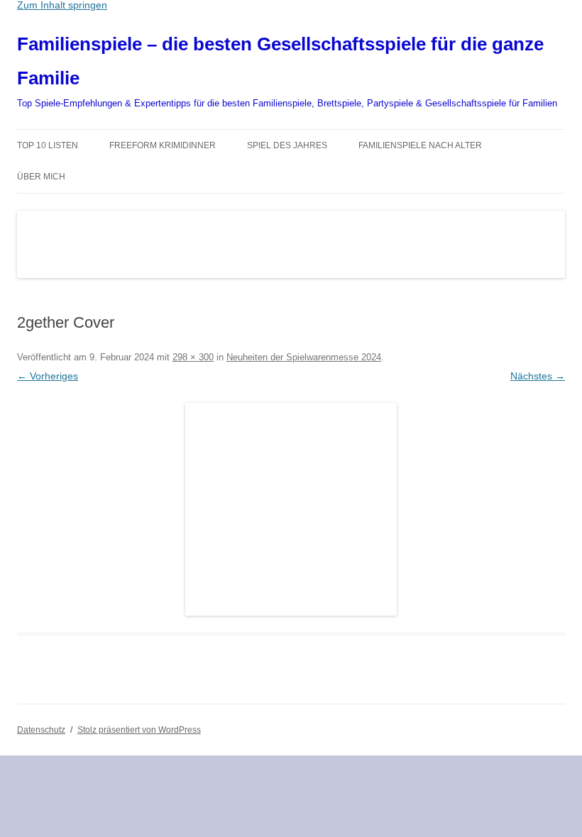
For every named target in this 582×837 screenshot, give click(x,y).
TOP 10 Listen (47, 145)
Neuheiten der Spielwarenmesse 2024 (303, 357)
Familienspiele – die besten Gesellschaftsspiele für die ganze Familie (280, 61)
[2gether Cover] (291, 509)
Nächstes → (537, 376)
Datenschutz (41, 730)
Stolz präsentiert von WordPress (139, 730)
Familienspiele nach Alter (420, 145)
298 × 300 (193, 357)
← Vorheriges (47, 376)
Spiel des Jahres (287, 145)
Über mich (41, 177)
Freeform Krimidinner (162, 145)
